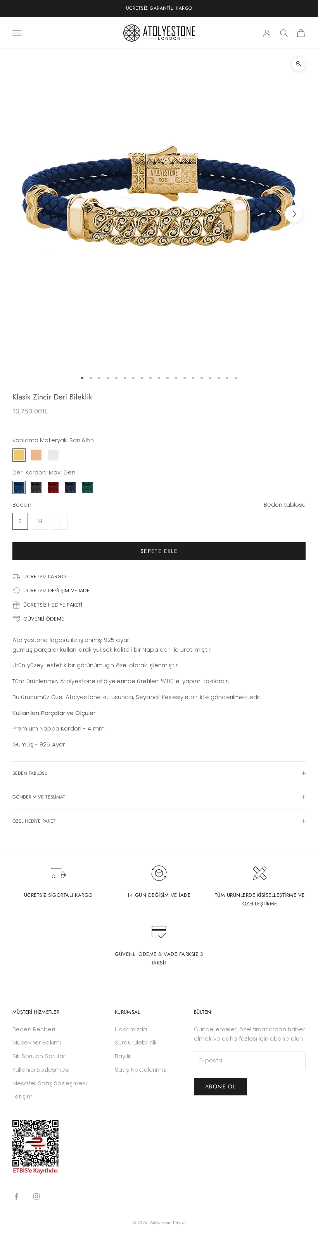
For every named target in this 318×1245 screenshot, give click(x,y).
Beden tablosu (285, 504)
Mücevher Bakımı (36, 1042)
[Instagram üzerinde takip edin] (36, 1196)
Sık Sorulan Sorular (38, 1056)
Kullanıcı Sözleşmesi (40, 1069)
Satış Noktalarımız (140, 1069)
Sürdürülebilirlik (136, 1042)
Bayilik (123, 1056)
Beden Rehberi (33, 1029)
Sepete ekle (159, 551)
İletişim (22, 1096)
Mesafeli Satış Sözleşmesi (49, 1083)
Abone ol (220, 1086)
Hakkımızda (131, 1029)
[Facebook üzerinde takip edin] (16, 1196)
